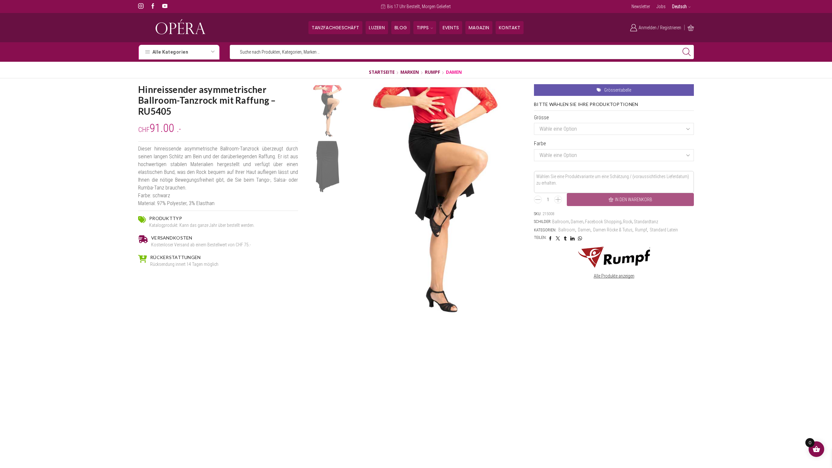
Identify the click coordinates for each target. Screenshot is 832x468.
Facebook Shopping (603, 221)
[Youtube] (165, 6)
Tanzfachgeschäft (335, 27)
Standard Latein (664, 229)
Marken (409, 72)
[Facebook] (153, 6)
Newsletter (640, 6)
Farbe (540, 143)
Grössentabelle (617, 90)
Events (451, 27)
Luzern (377, 27)
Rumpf (432, 72)
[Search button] (687, 52)
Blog (401, 27)
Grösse (541, 117)
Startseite (382, 72)
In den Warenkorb (633, 199)
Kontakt (509, 27)
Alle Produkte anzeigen (614, 276)
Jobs (661, 6)
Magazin (479, 27)
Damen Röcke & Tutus (612, 229)
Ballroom (560, 221)
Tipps (423, 27)
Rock (627, 221)
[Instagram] (141, 6)
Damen (454, 72)
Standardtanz (646, 221)
